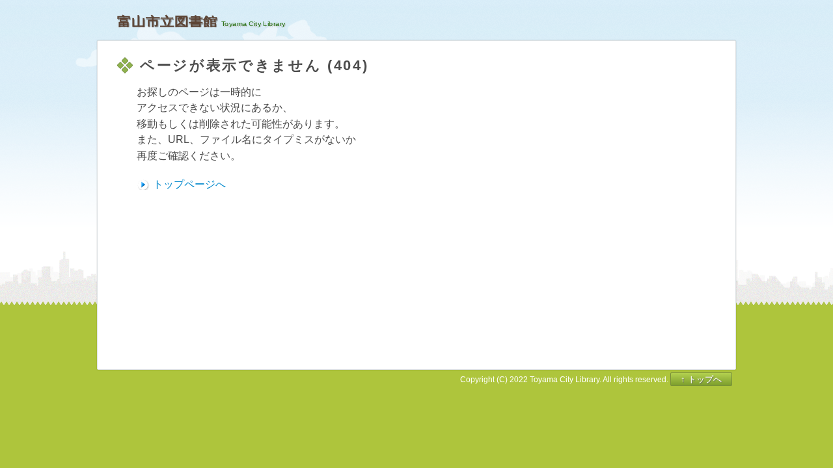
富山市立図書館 (167, 21)
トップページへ (189, 184)
